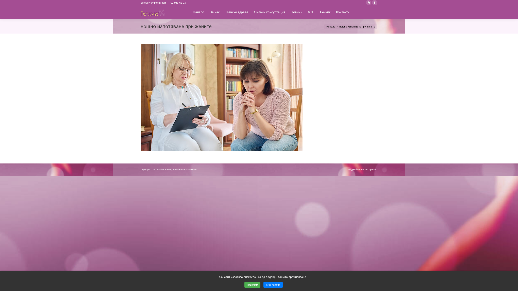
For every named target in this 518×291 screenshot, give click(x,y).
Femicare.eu (164, 169)
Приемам (252, 284)
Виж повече (273, 284)
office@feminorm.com (154, 2)
